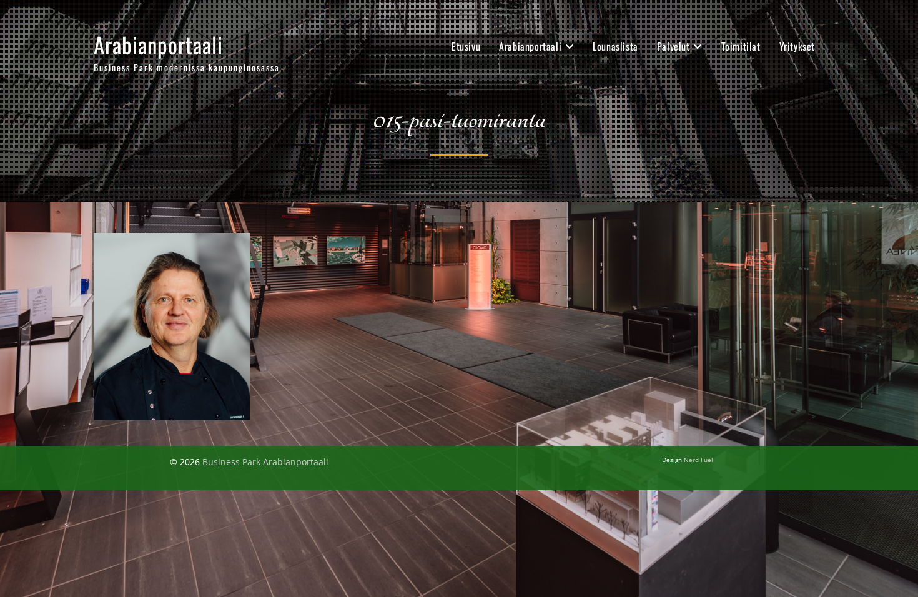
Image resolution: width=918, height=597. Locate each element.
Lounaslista (615, 46)
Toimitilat (741, 46)
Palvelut (673, 46)
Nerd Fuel (698, 459)
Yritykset (797, 46)
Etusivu (466, 46)
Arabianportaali (158, 44)
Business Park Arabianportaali (265, 462)
